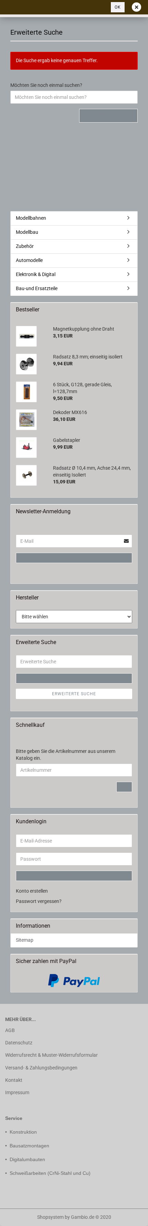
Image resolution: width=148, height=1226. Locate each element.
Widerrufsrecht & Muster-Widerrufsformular (51, 1055)
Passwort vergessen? (39, 901)
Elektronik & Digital (35, 274)
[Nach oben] (19, 1215)
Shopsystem (50, 1217)
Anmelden (74, 557)
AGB (10, 1030)
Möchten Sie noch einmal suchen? (46, 85)
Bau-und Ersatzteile (36, 288)
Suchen (108, 115)
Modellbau (27, 232)
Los (124, 786)
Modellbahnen (31, 218)
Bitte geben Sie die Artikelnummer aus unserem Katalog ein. (65, 754)
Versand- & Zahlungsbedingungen (41, 1067)
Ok (118, 7)
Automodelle (29, 260)
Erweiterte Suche (74, 693)
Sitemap (24, 940)
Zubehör (25, 246)
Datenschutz (18, 1042)
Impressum (17, 1092)
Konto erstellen (32, 891)
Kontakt (13, 1080)
